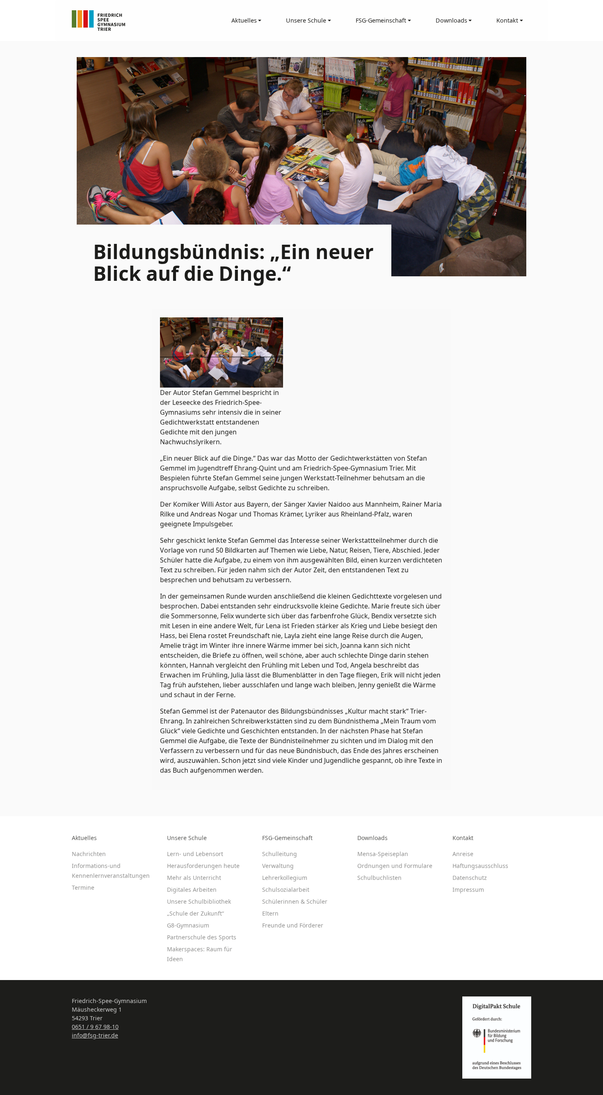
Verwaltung (278, 866)
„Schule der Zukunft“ (195, 913)
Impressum (468, 889)
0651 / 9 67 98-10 (95, 1027)
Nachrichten (89, 854)
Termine (83, 887)
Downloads (372, 838)
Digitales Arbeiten (192, 889)
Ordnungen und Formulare (394, 866)
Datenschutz (469, 878)
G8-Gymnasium (188, 925)
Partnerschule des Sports (201, 937)
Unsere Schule (187, 838)
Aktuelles (84, 838)
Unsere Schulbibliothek (199, 901)
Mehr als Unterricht (194, 878)
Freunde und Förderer (292, 925)
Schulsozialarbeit (285, 889)
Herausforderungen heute (203, 866)
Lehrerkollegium (284, 878)
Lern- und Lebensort (195, 854)
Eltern (270, 913)
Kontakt (462, 838)
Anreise (462, 854)
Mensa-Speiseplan (382, 854)
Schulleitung (279, 854)
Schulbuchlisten (379, 878)
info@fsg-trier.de (95, 1035)
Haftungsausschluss (480, 866)
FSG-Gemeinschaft (287, 838)
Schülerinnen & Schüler (294, 901)
